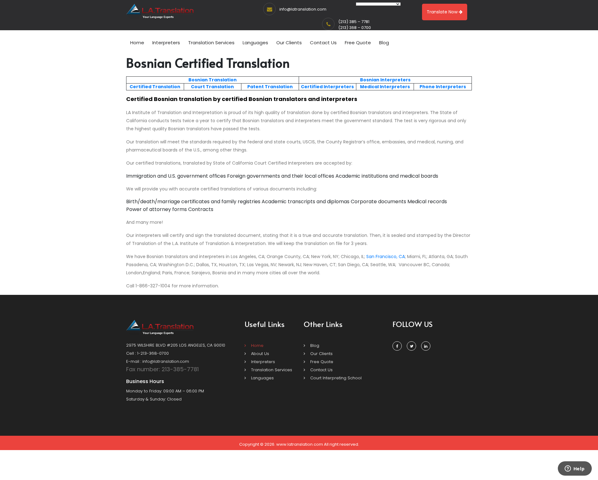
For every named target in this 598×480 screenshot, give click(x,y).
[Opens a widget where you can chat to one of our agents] (575, 469)
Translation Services (211, 42)
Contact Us (323, 42)
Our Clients (289, 42)
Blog (384, 42)
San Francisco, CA (385, 256)
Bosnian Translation (212, 80)
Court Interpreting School (335, 378)
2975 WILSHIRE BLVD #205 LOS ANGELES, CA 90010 (175, 345)
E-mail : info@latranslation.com (157, 361)
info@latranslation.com (302, 9)
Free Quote (358, 42)
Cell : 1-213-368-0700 (147, 353)
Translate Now (443, 12)
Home (137, 42)
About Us (259, 354)
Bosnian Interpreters (385, 80)
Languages (255, 42)
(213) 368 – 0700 (354, 28)
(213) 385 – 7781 (353, 22)
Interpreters (166, 42)
